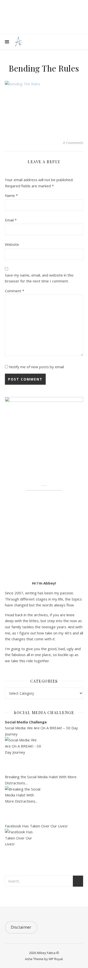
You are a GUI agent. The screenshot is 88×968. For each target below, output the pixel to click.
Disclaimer (21, 927)
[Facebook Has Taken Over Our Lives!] (44, 847)
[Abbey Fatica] (18, 42)
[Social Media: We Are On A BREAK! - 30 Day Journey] (44, 755)
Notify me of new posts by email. (37, 366)
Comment (14, 290)
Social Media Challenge (26, 721)
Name (11, 195)
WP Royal (56, 959)
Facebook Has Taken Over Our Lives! (36, 825)
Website (12, 244)
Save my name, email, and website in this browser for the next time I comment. (39, 278)
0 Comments (73, 142)
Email (11, 220)
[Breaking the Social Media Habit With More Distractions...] (44, 804)
